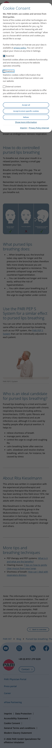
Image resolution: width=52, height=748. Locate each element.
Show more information (26, 122)
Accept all (26, 105)
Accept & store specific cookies (26, 111)
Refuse (26, 117)
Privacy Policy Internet (39, 128)
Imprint (23, 128)
